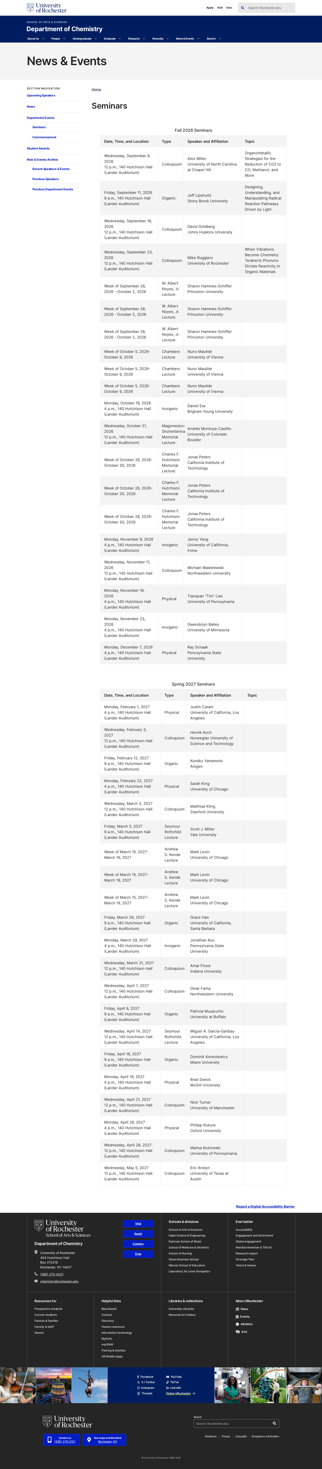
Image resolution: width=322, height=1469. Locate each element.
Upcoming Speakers (41, 95)
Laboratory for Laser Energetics (189, 1271)
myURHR (107, 1344)
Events (245, 1316)
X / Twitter (148, 1382)
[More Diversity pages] (168, 39)
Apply (210, 7)
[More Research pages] (144, 39)
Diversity (157, 38)
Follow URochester (178, 1393)
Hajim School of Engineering (187, 1235)
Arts (244, 1332)
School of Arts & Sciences (47, 22)
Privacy (226, 1436)
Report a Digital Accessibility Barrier (265, 1206)
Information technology (117, 1333)
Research (134, 38)
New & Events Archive (42, 159)
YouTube (176, 1377)
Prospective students (48, 1309)
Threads (147, 1393)
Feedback (211, 1436)
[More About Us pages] (43, 39)
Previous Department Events (52, 189)
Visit (220, 7)
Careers (138, 1244)
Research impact (247, 1253)
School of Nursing (180, 1253)
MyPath (107, 1339)
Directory (108, 1321)
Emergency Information (265, 1436)
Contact (107, 1315)
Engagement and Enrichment (254, 1235)
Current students (45, 1315)
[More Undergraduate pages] (96, 39)
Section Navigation (43, 88)
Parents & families (46, 1321)
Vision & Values (246, 1265)
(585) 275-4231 (52, 1274)
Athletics (247, 1324)
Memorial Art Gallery (182, 1315)
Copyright (241, 1436)
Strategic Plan (245, 1259)
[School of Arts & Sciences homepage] (62, 1228)
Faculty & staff (44, 1327)
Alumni (211, 38)
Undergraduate (82, 38)
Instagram (147, 1388)
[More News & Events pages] (198, 39)
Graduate (110, 38)
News (31, 106)
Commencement (44, 137)
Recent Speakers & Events (51, 169)
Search (198, 1417)
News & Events (185, 38)
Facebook (147, 1377)
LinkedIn (175, 1388)
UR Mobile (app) (112, 1356)
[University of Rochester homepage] (47, 8)
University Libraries (181, 1309)
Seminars (39, 127)
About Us (33, 38)
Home (96, 89)
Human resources (113, 1327)
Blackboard (109, 1309)
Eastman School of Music (185, 1241)
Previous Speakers (45, 179)
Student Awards (38, 148)
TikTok (174, 1382)
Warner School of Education (187, 1265)
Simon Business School (184, 1259)
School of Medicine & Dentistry (189, 1247)
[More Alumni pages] (220, 39)
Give (229, 7)
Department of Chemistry (64, 29)
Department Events (40, 118)
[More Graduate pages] (120, 39)
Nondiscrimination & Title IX (254, 1247)
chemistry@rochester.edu (59, 1281)
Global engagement (248, 1241)
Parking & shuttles (113, 1350)
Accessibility (244, 1230)
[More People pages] (64, 39)
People (55, 38)
